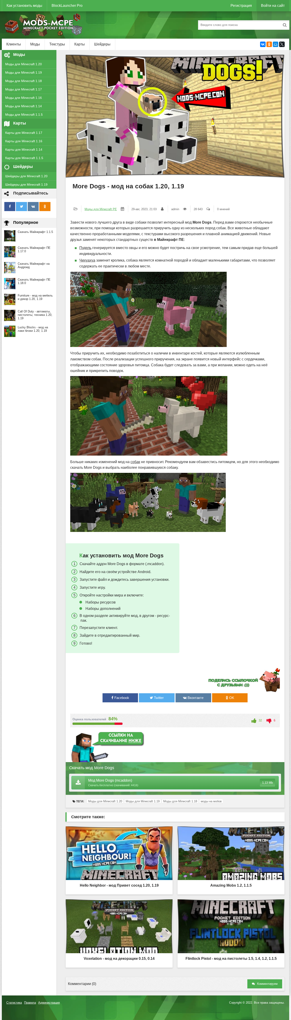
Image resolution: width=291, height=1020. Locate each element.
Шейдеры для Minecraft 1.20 (26, 176)
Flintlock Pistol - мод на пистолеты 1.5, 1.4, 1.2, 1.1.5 (231, 958)
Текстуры (57, 44)
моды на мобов (211, 801)
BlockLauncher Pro (67, 5)
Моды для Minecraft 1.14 (23, 106)
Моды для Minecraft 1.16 (23, 98)
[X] (282, 44)
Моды (35, 44)
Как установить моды (24, 5)
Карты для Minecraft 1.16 (23, 141)
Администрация (49, 1002)
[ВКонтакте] (263, 44)
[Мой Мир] (275, 44)
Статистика (14, 1002)
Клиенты (13, 44)
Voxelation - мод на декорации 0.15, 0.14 (119, 958)
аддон (101, 564)
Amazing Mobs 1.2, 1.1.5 (231, 885)
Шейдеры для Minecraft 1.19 (26, 184)
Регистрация (241, 5)
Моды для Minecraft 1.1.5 (24, 114)
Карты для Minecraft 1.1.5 (24, 158)
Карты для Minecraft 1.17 (23, 133)
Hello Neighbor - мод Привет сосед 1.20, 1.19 (119, 885)
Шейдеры (102, 44)
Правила (30, 1002)
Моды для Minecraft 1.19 (23, 72)
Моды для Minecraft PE (101, 209)
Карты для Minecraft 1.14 (23, 149)
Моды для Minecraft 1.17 (23, 89)
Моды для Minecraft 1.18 (23, 81)
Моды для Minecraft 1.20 (23, 64)
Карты (79, 44)
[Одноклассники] (269, 44)
